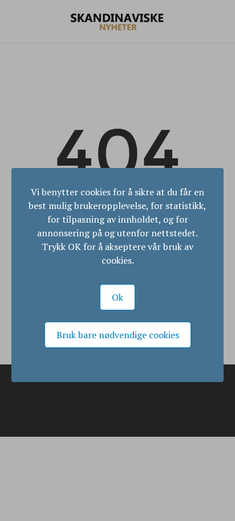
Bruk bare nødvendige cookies (117, 335)
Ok (117, 297)
